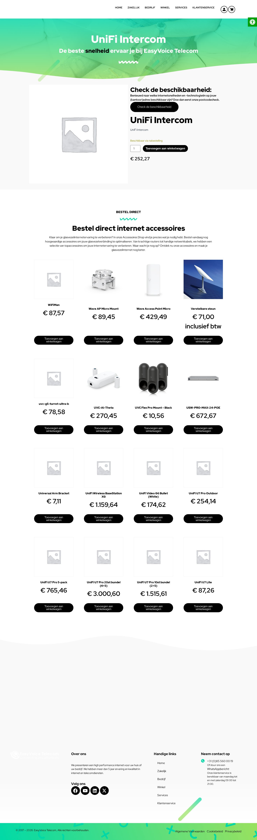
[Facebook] (75, 790)
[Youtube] (85, 790)
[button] (252, 22)
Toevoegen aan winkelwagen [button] (53, 340)
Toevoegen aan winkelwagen (165, 148)
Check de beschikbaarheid (154, 107)
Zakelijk (134, 7)
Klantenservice (203, 7)
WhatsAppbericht (218, 769)
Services (181, 7)
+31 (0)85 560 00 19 (220, 761)
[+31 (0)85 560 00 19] (203, 761)
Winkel (165, 7)
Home (118, 7)
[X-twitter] (104, 790)
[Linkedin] (94, 790)
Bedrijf (150, 7)
